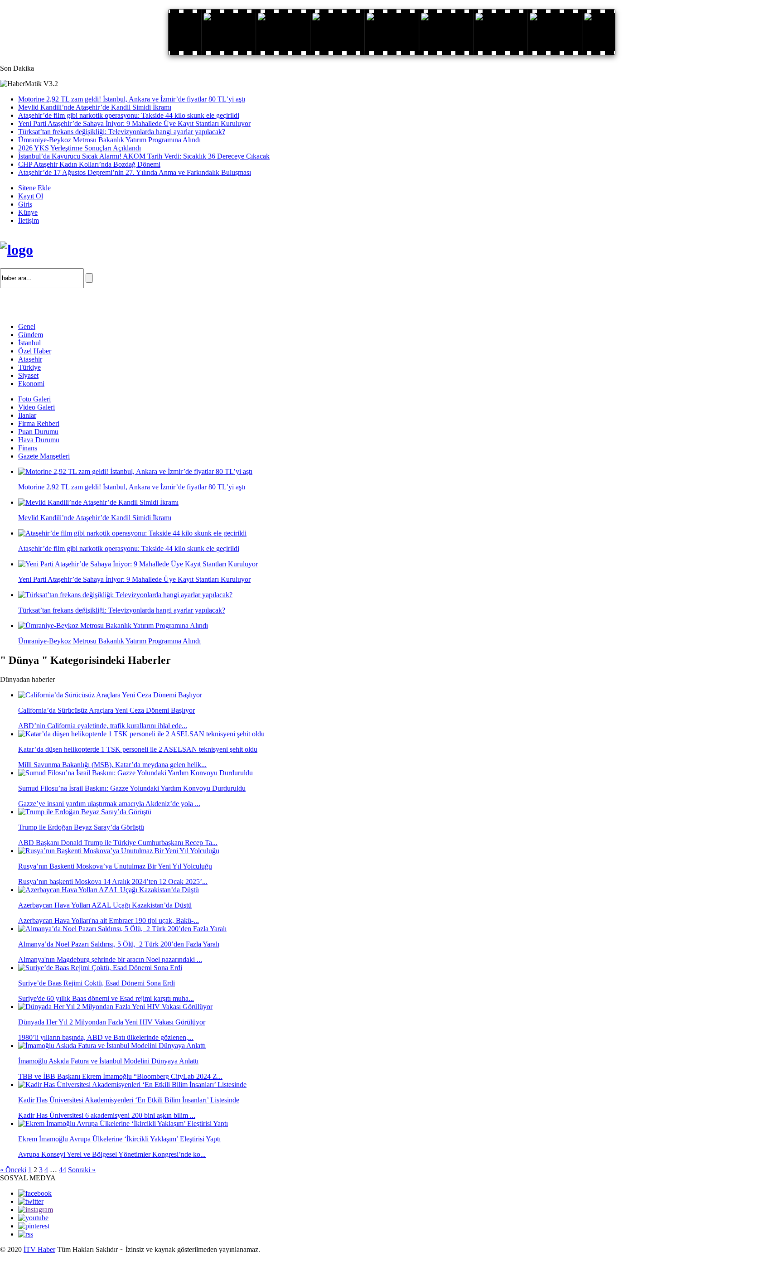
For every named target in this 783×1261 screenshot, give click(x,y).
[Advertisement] (106, 301)
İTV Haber (39, 1249)
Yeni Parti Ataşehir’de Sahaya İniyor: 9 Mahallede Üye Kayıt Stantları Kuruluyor (134, 123)
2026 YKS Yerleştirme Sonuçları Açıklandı (79, 148)
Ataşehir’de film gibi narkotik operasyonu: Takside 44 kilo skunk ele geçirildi (128, 115)
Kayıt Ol (30, 196)
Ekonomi (31, 383)
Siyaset (28, 375)
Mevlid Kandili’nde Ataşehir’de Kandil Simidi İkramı (94, 107)
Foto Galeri (34, 399)
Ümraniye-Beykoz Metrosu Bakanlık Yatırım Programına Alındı (109, 140)
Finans (27, 448)
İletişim (28, 220)
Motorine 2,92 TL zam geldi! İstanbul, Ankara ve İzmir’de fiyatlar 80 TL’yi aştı (131, 99)
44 (62, 1170)
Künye (28, 212)
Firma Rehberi (38, 423)
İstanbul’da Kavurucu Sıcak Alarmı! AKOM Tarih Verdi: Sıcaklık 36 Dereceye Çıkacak (144, 156)
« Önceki (13, 1170)
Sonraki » (82, 1170)
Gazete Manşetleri (44, 456)
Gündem (30, 334)
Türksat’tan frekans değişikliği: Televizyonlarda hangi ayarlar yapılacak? (121, 131)
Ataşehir (30, 359)
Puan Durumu (38, 431)
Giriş (25, 204)
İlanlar (27, 415)
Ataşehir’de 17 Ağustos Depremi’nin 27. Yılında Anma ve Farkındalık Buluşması (134, 172)
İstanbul (29, 343)
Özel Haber (34, 351)
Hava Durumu (38, 440)
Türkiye (29, 367)
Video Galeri (36, 407)
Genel (26, 326)
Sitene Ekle (34, 188)
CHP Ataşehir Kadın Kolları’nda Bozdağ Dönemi (89, 164)
